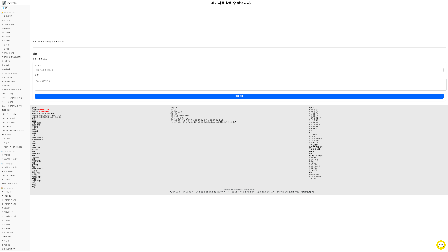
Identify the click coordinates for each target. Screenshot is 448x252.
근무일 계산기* (7, 212)
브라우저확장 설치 (316, 147)
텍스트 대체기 (7, 85)
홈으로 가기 (60, 41)
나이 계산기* (6, 220)
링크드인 (35, 165)
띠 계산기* (5, 241)
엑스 (33, 141)
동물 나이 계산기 (8, 232)
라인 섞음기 (6, 36)
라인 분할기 (6, 32)
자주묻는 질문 (314, 174)
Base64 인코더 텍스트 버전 (12, 106)
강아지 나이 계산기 (9, 200)
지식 (310, 153)
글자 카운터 (6, 20)
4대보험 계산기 (7, 196)
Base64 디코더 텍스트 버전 (12, 98)
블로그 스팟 (36, 125)
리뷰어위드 (313, 164)
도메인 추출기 (7, 28)
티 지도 (34, 175)
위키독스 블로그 (37, 139)
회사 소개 (173, 108)
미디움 (34, 133)
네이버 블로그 (36, 123)
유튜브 (34, 183)
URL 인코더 (6, 143)
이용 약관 (312, 178)
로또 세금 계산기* (8, 249)
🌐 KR (4, 8)
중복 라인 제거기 (8, 77)
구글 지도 (35, 171)
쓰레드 (34, 129)
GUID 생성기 (6, 110)
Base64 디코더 (7, 94)
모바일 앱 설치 (314, 149)
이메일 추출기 (7, 69)
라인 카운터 (6, 49)
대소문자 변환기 (8, 24)
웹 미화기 (5, 65)
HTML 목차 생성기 (8, 175)
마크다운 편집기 (8, 53)
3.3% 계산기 (6, 192)
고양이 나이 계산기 (9, 204)
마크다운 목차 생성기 (10, 167)
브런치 (34, 143)
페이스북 (35, 127)
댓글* (37, 75)
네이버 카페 (36, 147)
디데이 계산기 (7, 237)
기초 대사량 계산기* (9, 216)
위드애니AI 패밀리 (316, 156)
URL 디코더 (6, 139)
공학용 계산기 (7, 208)
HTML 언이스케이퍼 (9, 114)
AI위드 (311, 162)
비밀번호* (38, 65)
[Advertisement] (103, 22)
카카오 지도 (36, 173)
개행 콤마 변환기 (8, 16)
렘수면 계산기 (7, 245)
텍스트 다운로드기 (8, 81)
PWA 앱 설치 (313, 145)
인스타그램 (35, 157)
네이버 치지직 (36, 181)
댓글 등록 (239, 96)
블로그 (311, 151)
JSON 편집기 (7, 134)
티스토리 (35, 131)
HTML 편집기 (7, 126)
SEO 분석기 (6, 179)
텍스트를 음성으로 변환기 (11, 90)
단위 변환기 (6, 228)
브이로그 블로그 (37, 137)
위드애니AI (313, 170)
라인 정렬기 (6, 41)
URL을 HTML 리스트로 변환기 (13, 147)
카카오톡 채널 (36, 161)
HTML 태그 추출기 (8, 122)
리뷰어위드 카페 (314, 166)
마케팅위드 (313, 168)
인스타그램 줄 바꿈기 (10, 73)
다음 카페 (35, 149)
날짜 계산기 (6, 224)
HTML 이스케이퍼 (8, 118)
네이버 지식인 (36, 153)
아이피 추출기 (7, 61)
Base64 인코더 (7, 102)
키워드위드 (313, 158)
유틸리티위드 (313, 160)
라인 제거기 (6, 45)
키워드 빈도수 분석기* (10, 159)
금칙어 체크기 (7, 155)
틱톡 (33, 187)
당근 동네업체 (36, 177)
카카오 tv (35, 185)
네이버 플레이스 (37, 169)
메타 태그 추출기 (8, 171)
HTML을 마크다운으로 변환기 (13, 130)
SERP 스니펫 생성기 (9, 183)
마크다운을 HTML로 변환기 (12, 57)
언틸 (33, 135)
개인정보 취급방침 (315, 176)
